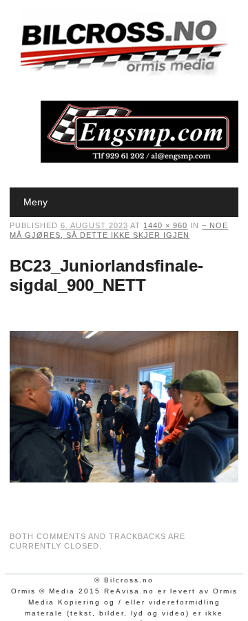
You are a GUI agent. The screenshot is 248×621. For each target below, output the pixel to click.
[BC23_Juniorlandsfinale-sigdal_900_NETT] (124, 495)
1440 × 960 (165, 225)
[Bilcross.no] (124, 72)
